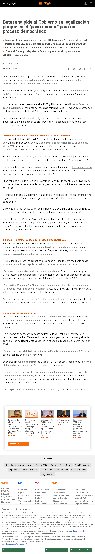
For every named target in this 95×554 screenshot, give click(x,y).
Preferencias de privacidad (13, 550)
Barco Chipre (66, 465)
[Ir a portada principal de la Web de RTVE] (8, 483)
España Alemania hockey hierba (23, 469)
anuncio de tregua (42, 43)
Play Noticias (48, 474)
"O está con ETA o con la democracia (27, 170)
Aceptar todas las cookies (80, 550)
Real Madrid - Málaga (15, 465)
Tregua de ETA (20, 54)
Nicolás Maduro (82, 465)
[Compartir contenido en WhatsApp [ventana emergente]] (85, 68)
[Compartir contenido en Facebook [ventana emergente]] (68, 68)
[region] (47, 529)
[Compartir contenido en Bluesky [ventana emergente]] (79, 68)
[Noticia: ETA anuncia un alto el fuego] (63, 418)
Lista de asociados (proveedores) (14, 544)
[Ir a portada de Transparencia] (73, 483)
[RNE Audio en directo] (15, 3)
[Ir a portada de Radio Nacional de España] (42, 483)
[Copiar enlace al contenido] (91, 68)
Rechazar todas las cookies (56, 550)
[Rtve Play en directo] (11, 3)
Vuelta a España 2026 (37, 465)
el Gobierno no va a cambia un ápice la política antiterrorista (55, 194)
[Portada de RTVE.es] (47, 4)
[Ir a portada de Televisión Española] (25, 483)
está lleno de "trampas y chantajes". (62, 212)
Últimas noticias (78, 469)
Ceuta (53, 465)
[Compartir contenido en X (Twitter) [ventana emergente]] (74, 68)
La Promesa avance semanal (54, 469)
